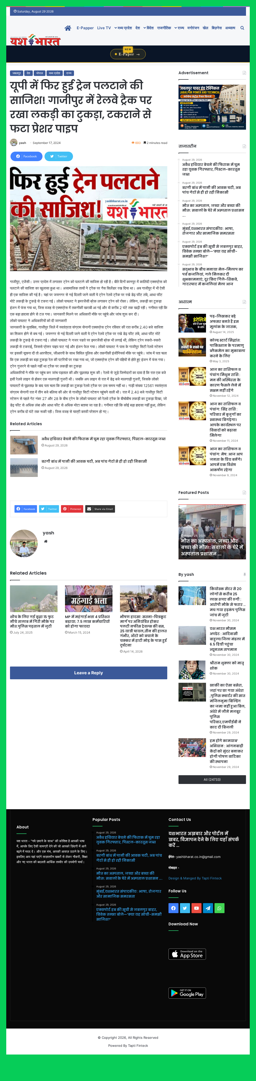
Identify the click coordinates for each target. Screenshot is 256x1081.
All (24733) (212, 779)
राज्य (180, 27)
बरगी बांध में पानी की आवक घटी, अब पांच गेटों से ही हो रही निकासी (94, 461)
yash (22, 143)
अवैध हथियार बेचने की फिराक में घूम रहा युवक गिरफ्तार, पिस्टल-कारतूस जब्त (104, 438)
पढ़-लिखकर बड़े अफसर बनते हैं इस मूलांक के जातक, (224, 321)
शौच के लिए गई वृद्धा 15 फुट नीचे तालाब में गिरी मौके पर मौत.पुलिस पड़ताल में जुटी (32, 621)
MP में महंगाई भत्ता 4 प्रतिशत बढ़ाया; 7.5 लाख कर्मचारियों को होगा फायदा (87, 621)
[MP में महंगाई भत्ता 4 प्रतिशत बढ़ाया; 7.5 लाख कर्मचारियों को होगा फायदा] (88, 598)
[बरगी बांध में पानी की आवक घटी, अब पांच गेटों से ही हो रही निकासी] (24, 467)
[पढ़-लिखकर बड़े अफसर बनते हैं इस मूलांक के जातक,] (192, 323)
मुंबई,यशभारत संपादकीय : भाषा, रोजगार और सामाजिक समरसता (210, 547)
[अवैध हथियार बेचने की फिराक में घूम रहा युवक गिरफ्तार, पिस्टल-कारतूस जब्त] (24, 445)
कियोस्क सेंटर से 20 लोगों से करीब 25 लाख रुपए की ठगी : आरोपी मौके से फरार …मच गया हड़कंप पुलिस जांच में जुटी (228, 602)
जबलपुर (16, 73)
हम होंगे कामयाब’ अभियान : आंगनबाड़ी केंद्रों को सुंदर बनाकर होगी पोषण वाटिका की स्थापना (226, 751)
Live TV (104, 27)
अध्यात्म (230, 27)
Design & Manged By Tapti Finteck (195, 878)
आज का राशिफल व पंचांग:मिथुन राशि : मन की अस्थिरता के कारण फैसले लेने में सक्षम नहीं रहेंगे (225, 380)
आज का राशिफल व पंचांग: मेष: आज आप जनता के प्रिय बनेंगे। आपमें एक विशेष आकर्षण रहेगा (226, 459)
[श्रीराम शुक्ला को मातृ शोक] (192, 670)
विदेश (150, 27)
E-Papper (85, 27)
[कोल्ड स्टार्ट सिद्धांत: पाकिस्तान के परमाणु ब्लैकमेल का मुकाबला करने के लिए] (192, 347)
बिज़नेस (217, 27)
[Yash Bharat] (35, 40)
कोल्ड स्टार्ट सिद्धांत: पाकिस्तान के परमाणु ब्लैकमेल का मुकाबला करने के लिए (227, 348)
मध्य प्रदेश (124, 27)
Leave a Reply (88, 672)
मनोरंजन (193, 27)
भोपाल (39, 73)
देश (138, 27)
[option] (212, 531)
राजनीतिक (164, 27)
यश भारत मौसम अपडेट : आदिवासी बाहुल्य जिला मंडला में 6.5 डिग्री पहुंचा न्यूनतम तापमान (227, 639)
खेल (205, 27)
